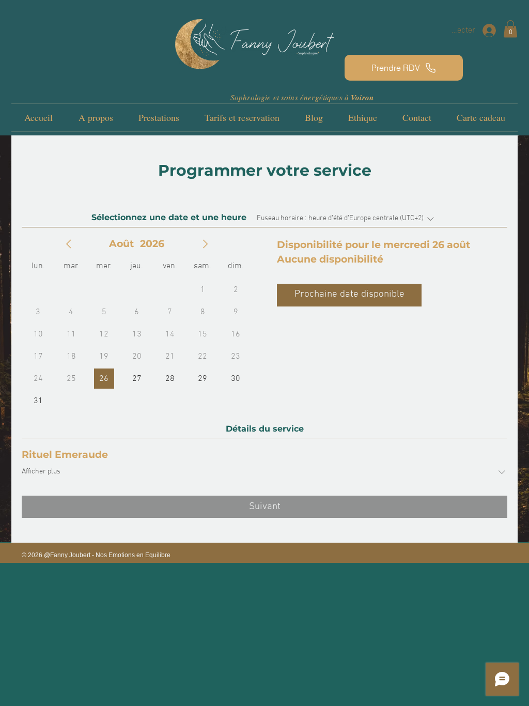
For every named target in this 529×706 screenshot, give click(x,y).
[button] (510, 28)
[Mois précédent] (69, 244)
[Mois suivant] (205, 244)
